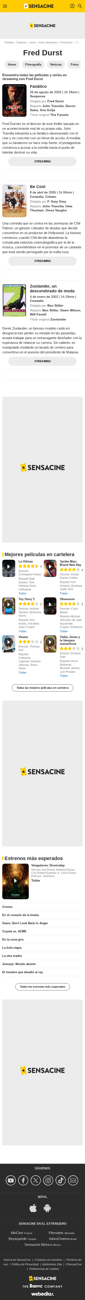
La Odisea (26, 561)
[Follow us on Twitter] (36, 1180)
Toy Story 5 (26, 599)
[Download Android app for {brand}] (49, 1208)
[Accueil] (39, 6)
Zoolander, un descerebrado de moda (52, 288)
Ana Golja (47, 110)
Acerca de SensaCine (17, 1259)
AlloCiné (17, 1233)
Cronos (7, 907)
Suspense (37, 96)
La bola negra (12, 947)
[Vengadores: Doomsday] (15, 881)
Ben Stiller (55, 305)
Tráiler (23, 593)
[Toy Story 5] (8, 606)
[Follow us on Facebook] (24, 1180)
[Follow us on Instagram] (49, 1180)
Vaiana (23, 637)
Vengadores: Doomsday (48, 865)
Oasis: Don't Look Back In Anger (25, 923)
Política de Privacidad (25, 1264)
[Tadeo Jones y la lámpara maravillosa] (50, 643)
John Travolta (53, 106)
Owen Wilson (70, 310)
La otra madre (12, 956)
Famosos (21, 42)
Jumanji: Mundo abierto (19, 964)
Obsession (67, 599)
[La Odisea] (8, 568)
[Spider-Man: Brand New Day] (50, 568)
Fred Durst (66, 42)
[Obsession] (50, 606)
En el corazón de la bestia (20, 915)
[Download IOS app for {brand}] (35, 1208)
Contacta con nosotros (48, 1259)
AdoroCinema (59, 1239)
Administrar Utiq (52, 1264)
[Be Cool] (14, 200)
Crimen (50, 196)
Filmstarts (56, 1233)
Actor (33, 42)
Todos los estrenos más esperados (42, 986)
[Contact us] (74, 1180)
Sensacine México (38, 1244)
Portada (9, 42)
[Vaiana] (8, 643)
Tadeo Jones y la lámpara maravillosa (70, 640)
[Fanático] (14, 100)
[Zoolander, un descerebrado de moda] (14, 300)
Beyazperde (18, 1239)
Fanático (38, 86)
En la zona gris (13, 939)
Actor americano (48, 42)
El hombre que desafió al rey (22, 972)
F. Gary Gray (56, 201)
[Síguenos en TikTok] (61, 1180)
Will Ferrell (38, 314)
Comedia (37, 196)
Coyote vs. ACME (14, 931)
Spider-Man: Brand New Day (70, 563)
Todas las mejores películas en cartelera (43, 687)
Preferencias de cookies (44, 1269)
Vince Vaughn (56, 210)
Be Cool (37, 186)
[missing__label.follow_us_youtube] (11, 1180)
